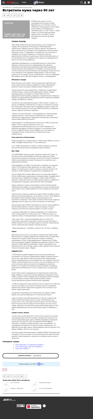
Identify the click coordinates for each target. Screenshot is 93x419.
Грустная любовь (21, 348)
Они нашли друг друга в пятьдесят (28, 347)
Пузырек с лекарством (16, 388)
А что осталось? (14, 382)
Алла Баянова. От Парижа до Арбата (29, 345)
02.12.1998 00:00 (7, 7)
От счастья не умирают (45, 388)
